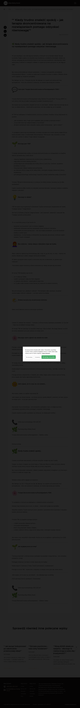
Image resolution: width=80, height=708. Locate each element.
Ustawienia (37, 357)
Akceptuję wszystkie (48, 357)
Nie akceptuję (29, 357)
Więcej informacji (46, 353)
